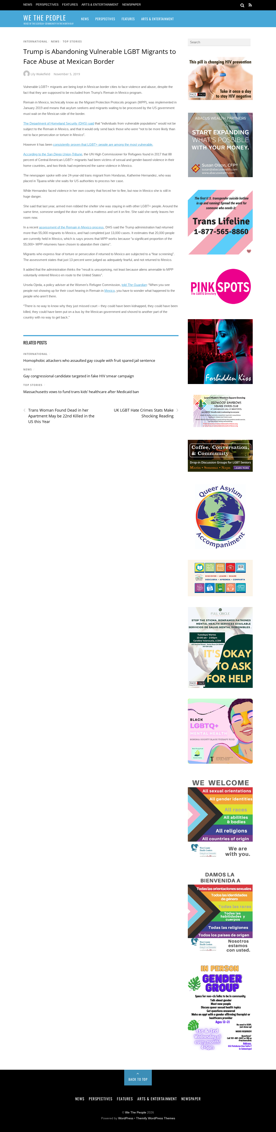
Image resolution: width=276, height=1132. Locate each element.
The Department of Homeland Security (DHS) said (58, 123)
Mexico (109, 290)
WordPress (125, 1118)
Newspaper (131, 4)
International (35, 41)
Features (70, 4)
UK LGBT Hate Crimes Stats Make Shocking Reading (146, 412)
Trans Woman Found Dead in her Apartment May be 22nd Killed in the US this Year (58, 415)
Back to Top (138, 1079)
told (134, 285)
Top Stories (72, 41)
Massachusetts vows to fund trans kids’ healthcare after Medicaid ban (81, 391)
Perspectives (47, 4)
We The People (135, 1112)
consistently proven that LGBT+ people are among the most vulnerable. (103, 144)
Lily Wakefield (40, 74)
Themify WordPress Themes (155, 1118)
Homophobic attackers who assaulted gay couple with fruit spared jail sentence (89, 360)
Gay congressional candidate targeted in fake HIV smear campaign (78, 375)
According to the (52, 154)
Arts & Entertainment (100, 4)
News (27, 4)
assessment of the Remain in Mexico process (71, 227)
